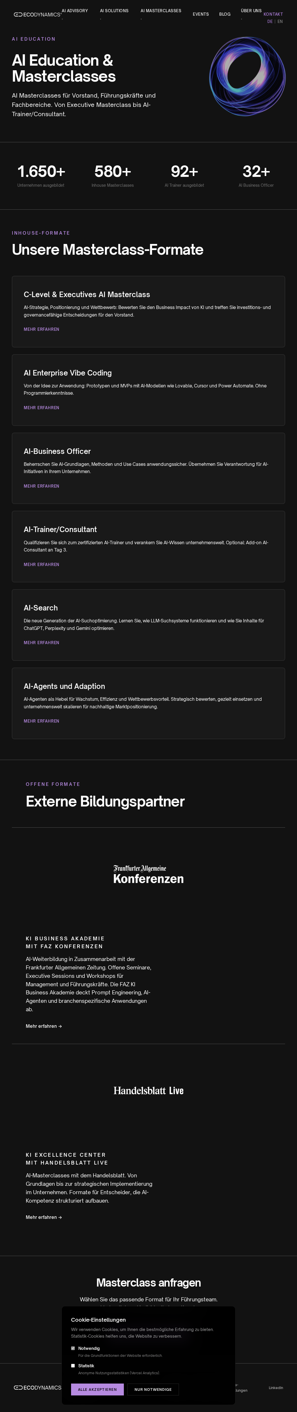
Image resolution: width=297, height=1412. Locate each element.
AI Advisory (75, 14)
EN (280, 21)
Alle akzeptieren (97, 1389)
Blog (225, 14)
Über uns (251, 14)
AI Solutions (114, 14)
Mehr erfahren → (44, 1026)
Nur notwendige (153, 1389)
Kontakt (273, 14)
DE (270, 21)
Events (201, 14)
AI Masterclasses (161, 14)
